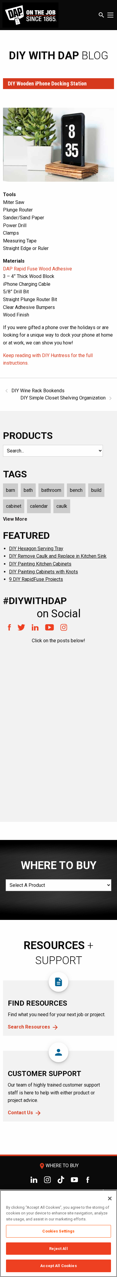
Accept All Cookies (58, 1265)
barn (10, 490)
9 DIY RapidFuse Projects (36, 579)
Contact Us (20, 1112)
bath (28, 490)
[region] (58, 1233)
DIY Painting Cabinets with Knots (43, 572)
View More (15, 519)
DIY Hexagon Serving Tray (36, 548)
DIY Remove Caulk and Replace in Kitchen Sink (57, 556)
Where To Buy (58, 1165)
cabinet (13, 506)
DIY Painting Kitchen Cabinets (40, 564)
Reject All (58, 1248)
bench (76, 490)
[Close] (109, 1198)
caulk (61, 506)
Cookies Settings (58, 1231)
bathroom (51, 490)
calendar (39, 506)
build (96, 490)
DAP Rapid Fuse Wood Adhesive (37, 269)
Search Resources (29, 1027)
